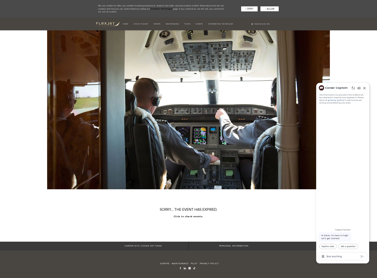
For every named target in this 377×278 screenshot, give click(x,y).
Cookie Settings (161, 8)
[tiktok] (194, 268)
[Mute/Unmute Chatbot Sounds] (359, 88)
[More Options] (323, 256)
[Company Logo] (105, 24)
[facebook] (180, 268)
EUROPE (199, 24)
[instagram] (189, 268)
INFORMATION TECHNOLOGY (220, 24)
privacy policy (336, 100)
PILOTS (188, 24)
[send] (362, 256)
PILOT (194, 264)
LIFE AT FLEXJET (140, 24)
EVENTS (157, 24)
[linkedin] (185, 268)
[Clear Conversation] (353, 88)
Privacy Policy (209, 264)
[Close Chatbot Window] (364, 88)
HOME (125, 24)
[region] (342, 172)
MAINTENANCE (172, 24)
